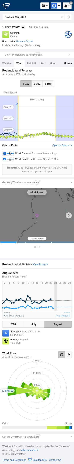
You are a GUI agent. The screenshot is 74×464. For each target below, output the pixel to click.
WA (18, 74)
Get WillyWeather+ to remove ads (23, 54)
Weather (7, 63)
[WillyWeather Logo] (8, 6)
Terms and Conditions (14, 460)
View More (39, 264)
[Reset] (61, 17)
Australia (7, 74)
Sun (42, 63)
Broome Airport (24, 41)
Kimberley (29, 74)
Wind (19, 63)
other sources (28, 450)
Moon (53, 63)
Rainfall (31, 63)
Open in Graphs (61, 145)
